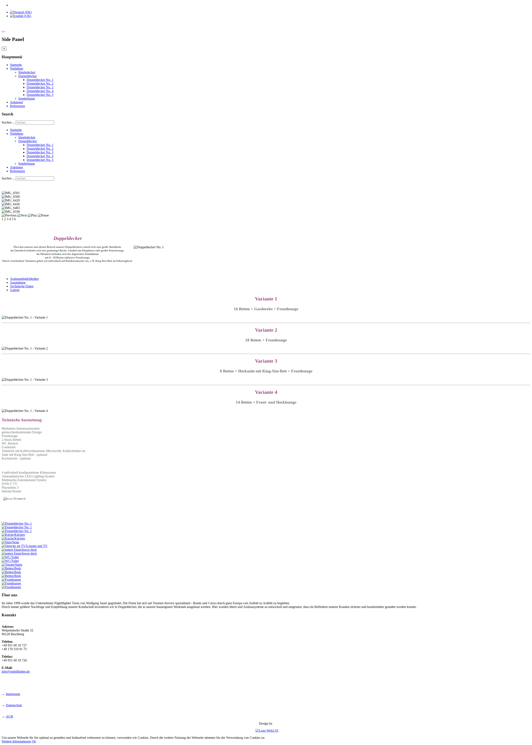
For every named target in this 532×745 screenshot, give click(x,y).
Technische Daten (21, 286)
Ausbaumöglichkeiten (24, 278)
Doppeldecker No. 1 (40, 80)
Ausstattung (18, 282)
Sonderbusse (26, 98)
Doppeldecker (27, 76)
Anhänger (16, 102)
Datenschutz (14, 705)
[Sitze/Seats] (10, 542)
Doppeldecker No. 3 (40, 87)
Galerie (15, 290)
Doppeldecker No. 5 (40, 94)
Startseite (16, 65)
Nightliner (16, 68)
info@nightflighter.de (16, 671)
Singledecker (26, 72)
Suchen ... (8, 122)
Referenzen (17, 106)
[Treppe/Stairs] (12, 564)
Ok (34, 741)
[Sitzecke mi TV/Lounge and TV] (25, 546)
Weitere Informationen (16, 741)
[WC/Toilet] (10, 557)
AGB (9, 716)
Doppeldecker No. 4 (40, 91)
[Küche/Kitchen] (13, 534)
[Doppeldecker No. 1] (17, 523)
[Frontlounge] (11, 579)
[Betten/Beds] (11, 568)
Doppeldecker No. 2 (40, 83)
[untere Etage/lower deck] (19, 549)
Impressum (13, 694)
